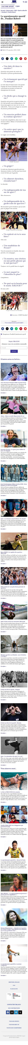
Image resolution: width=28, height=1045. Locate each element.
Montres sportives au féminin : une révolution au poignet (13, 655)
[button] (2, 2)
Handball (4, 12)
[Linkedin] (16, 1012)
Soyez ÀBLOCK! (14, 341)
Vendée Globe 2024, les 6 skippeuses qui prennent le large (12, 826)
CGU (14, 985)
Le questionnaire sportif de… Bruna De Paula (13, 860)
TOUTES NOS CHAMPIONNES (14, 1027)
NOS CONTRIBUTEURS (14, 1008)
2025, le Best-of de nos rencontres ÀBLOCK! (13, 621)
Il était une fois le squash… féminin (10, 689)
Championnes (6, 334)
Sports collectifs (22, 10)
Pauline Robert (12, 12)
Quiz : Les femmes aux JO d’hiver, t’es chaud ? (13, 518)
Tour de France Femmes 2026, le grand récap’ (13, 382)
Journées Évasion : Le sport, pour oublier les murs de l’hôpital (13, 450)
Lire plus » (3, 392)
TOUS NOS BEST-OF (14, 1024)
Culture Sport (7, 6)
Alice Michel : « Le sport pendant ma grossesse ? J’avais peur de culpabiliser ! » (14, 894)
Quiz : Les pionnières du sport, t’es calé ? (12, 756)
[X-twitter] (20, 1012)
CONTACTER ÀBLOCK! (14, 1004)
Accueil (3, 10)
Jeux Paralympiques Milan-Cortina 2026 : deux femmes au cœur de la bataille (14, 484)
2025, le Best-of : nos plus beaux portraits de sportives (13, 587)
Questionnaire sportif (20, 334)
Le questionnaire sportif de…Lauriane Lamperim (11, 964)
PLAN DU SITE (14, 988)
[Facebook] (8, 1012)
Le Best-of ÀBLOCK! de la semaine (10, 792)
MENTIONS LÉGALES (14, 982)
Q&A (15, 10)
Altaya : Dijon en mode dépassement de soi (12, 416)
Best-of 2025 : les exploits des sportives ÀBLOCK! (11, 553)
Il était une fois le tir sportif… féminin (11, 723)
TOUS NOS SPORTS (14, 1021)
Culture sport (9, 10)
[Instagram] (12, 1012)
